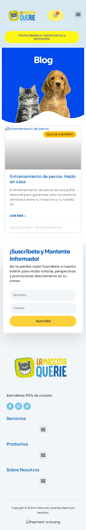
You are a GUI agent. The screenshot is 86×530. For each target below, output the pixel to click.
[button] (78, 14)
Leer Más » (18, 216)
